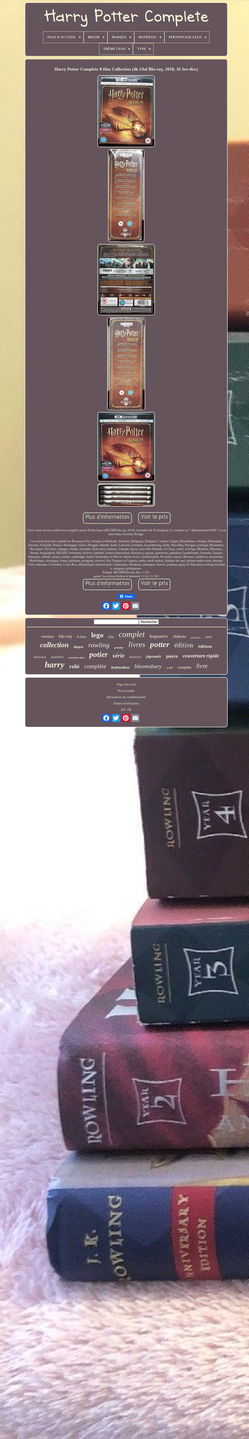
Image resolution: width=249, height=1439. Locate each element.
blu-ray (65, 636)
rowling (98, 645)
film (111, 637)
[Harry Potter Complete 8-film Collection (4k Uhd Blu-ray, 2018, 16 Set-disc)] (126, 112)
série (118, 655)
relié (74, 666)
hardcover (135, 657)
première (196, 637)
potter (159, 644)
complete (184, 667)
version (47, 636)
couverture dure (76, 657)
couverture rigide (201, 656)
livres (136, 644)
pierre (172, 656)
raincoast (40, 657)
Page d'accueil (126, 684)
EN (123, 709)
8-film (81, 637)
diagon (78, 647)
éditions (205, 646)
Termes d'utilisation (126, 703)
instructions (120, 667)
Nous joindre (126, 691)
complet (132, 634)
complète (95, 666)
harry (54, 664)
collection (54, 645)
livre (202, 665)
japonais (153, 656)
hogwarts (159, 636)
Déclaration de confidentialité (126, 697)
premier (119, 647)
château (179, 636)
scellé (169, 667)
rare (208, 637)
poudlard (57, 657)
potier (98, 654)
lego (97, 635)
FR (129, 709)
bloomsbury (147, 666)
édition (183, 645)
